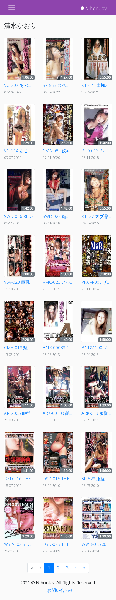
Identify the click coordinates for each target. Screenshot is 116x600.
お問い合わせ (60, 590)
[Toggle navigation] (11, 7)
